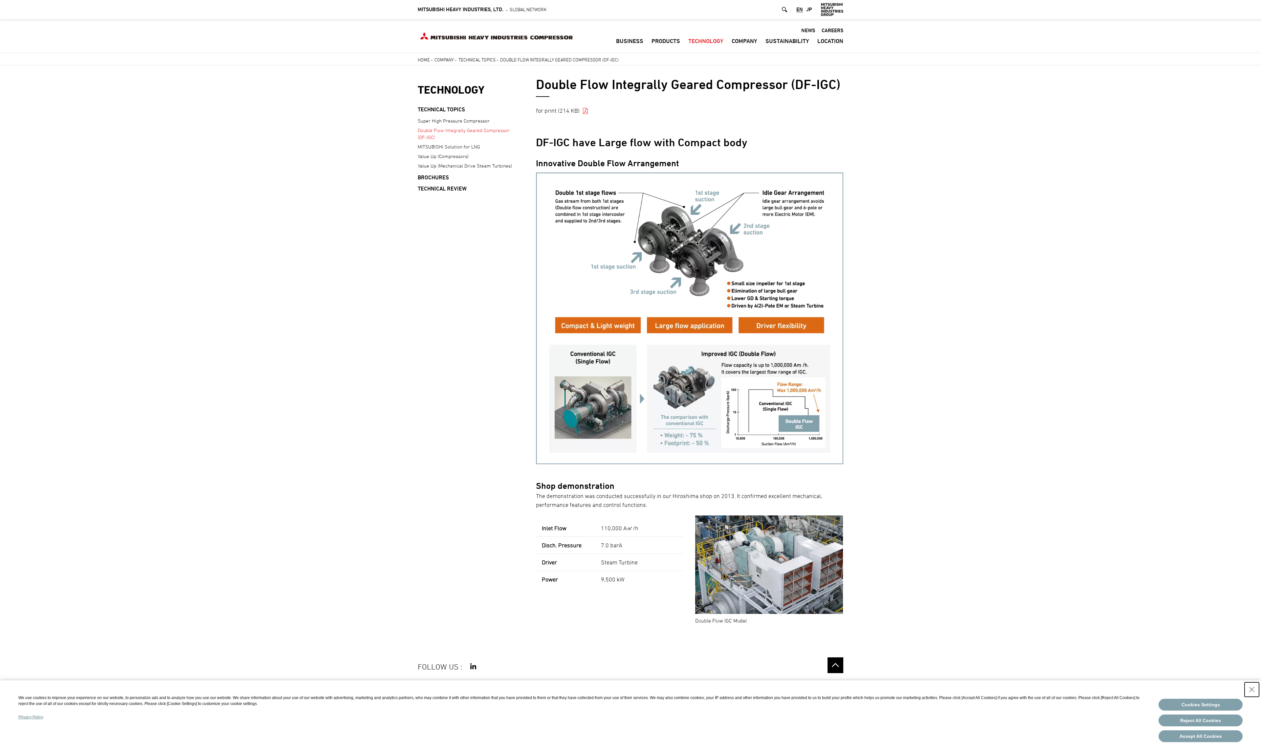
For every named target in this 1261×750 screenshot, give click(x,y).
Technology (705, 40)
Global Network (482, 9)
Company (744, 40)
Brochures (433, 177)
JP (809, 9)
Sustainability (787, 40)
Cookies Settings (1201, 704)
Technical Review (442, 188)
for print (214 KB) (558, 110)
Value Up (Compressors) (443, 156)
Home (424, 59)
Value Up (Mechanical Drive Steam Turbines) (465, 166)
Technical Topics (477, 59)
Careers (832, 30)
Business (629, 40)
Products (666, 40)
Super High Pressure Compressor (454, 121)
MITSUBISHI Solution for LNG (449, 146)
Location (830, 40)
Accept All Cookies (1201, 736)
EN (799, 9)
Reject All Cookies (1200, 720)
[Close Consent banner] (1252, 689)
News (808, 30)
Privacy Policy (30, 717)
